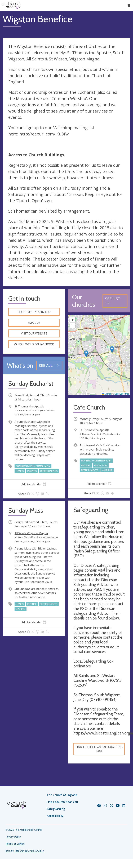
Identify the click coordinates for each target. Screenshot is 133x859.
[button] (129, 5)
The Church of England (62, 795)
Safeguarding (56, 809)
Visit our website (34, 333)
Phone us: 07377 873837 (34, 312)
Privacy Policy (13, 836)
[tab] (34, 484)
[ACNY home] (11, 5)
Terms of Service (15, 843)
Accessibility (55, 816)
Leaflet (107, 393)
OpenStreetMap (121, 393)
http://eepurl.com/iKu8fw (44, 134)
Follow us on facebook (36, 344)
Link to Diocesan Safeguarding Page (99, 749)
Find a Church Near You (62, 802)
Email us (34, 323)
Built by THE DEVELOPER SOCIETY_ (25, 850)
